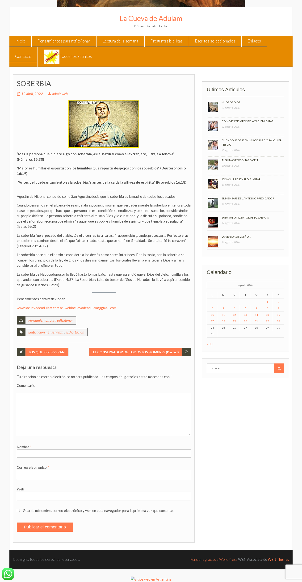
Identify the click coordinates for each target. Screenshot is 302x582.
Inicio (20, 40)
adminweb (60, 94)
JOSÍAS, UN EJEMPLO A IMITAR (241, 179)
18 (223, 321)
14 (256, 314)
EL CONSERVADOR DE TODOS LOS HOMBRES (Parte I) (136, 352)
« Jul (210, 344)
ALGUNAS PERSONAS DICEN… (241, 160)
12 (234, 314)
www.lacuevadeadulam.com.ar (40, 308)
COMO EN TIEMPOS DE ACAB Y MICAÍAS (247, 121)
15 (267, 314)
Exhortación (75, 332)
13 (245, 314)
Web (20, 489)
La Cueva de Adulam (151, 18)
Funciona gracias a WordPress (213, 559)
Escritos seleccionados (215, 40)
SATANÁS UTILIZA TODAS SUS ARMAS (245, 217)
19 (234, 321)
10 (212, 314)
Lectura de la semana (120, 40)
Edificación (36, 332)
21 (256, 321)
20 (245, 321)
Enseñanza (55, 332)
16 (278, 314)
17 (212, 321)
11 (223, 314)
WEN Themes (278, 559)
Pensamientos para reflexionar (64, 40)
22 (267, 321)
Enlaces (254, 40)
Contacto (23, 56)
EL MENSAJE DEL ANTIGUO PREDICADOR (248, 198)
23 (278, 321)
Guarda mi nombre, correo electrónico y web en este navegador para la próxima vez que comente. (98, 510)
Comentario (26, 385)
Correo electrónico (33, 467)
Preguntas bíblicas (167, 40)
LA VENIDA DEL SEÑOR (236, 236)
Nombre (24, 447)
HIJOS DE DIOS (231, 102)
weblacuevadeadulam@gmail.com (91, 308)
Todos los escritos (75, 56)
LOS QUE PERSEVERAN (47, 352)
